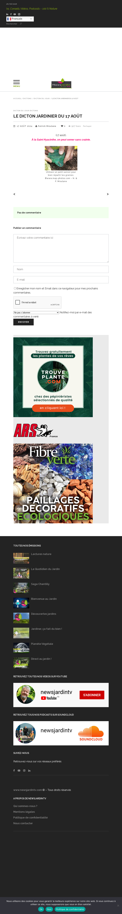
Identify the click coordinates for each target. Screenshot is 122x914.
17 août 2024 (25, 126)
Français (16, 18)
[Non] (118, 905)
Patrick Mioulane (47, 126)
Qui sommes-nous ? (25, 806)
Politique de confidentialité (30, 817)
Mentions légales (24, 811)
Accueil (17, 98)
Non (49, 909)
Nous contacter (23, 823)
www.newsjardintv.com (27, 789)
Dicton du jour (42, 98)
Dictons (27, 98)
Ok (41, 909)
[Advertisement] (61, 51)
